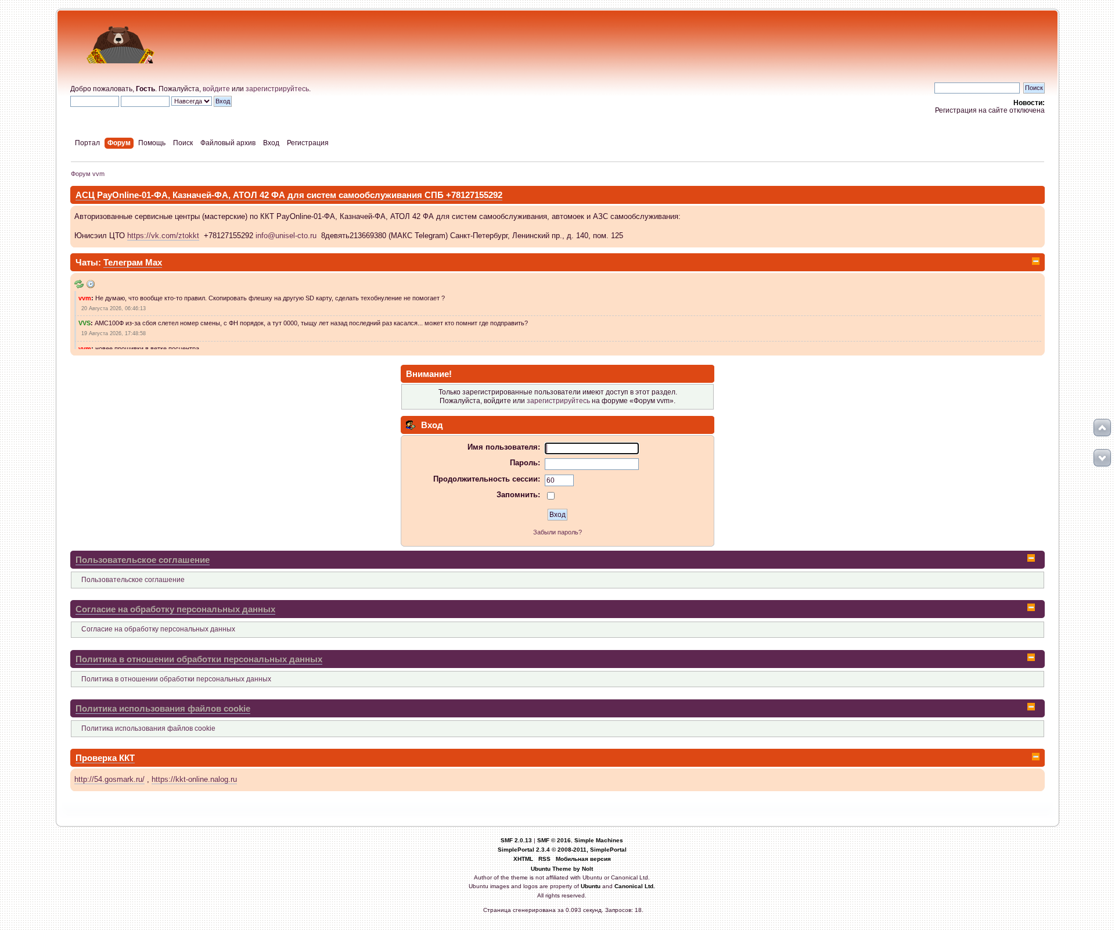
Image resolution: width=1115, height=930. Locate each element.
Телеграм (124, 262)
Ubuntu (590, 886)
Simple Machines (598, 840)
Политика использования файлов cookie (162, 708)
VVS (84, 322)
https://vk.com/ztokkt (163, 235)
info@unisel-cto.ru (286, 235)
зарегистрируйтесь (277, 88)
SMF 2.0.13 (516, 840)
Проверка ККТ (105, 758)
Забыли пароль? (557, 532)
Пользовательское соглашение (142, 560)
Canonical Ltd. (634, 886)
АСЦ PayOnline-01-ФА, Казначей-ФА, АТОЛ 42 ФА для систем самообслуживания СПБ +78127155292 (288, 195)
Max (153, 262)
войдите (216, 88)
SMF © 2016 (554, 840)
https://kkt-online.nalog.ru (194, 779)
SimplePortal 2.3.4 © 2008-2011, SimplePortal (562, 849)
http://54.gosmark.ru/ (109, 779)
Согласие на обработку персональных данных (175, 609)
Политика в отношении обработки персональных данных (198, 659)
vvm (84, 298)
